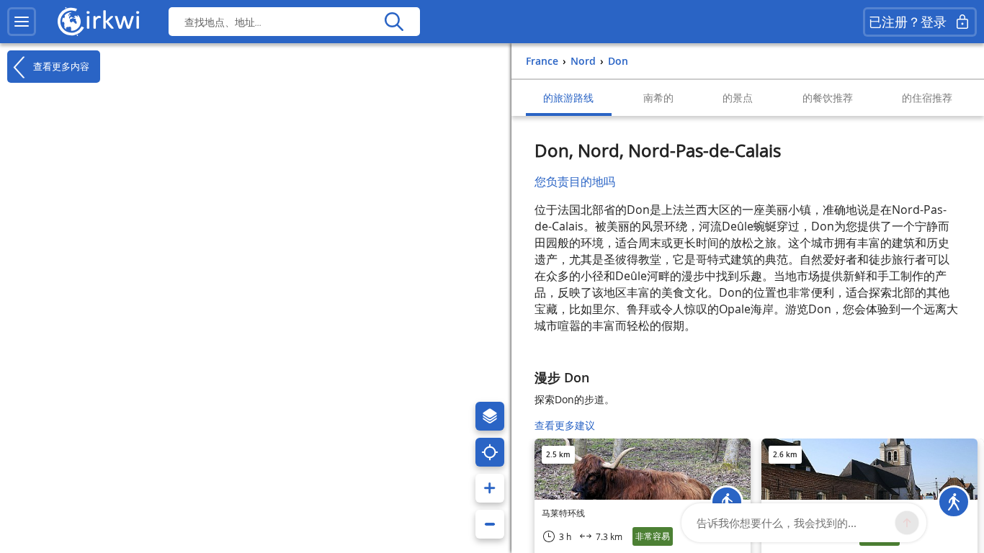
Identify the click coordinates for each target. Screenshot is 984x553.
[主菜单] (21, 21)
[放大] (489, 488)
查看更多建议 (565, 425)
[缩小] (489, 524)
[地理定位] (489, 452)
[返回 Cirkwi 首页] (99, 21)
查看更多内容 (59, 65)
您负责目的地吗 (575, 181)
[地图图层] (489, 416)
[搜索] (394, 21)
